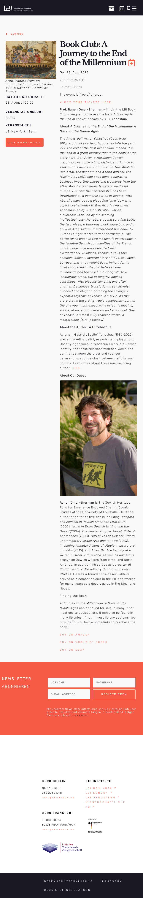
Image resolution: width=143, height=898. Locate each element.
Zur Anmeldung (24, 142)
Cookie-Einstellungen (67, 889)
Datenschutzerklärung (68, 881)
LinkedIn (79, 715)
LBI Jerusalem (103, 797)
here (76, 368)
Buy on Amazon (75, 634)
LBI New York (101, 788)
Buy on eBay (72, 649)
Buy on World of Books (84, 642)
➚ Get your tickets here (86, 102)
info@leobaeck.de (58, 797)
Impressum (112, 881)
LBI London (99, 792)
